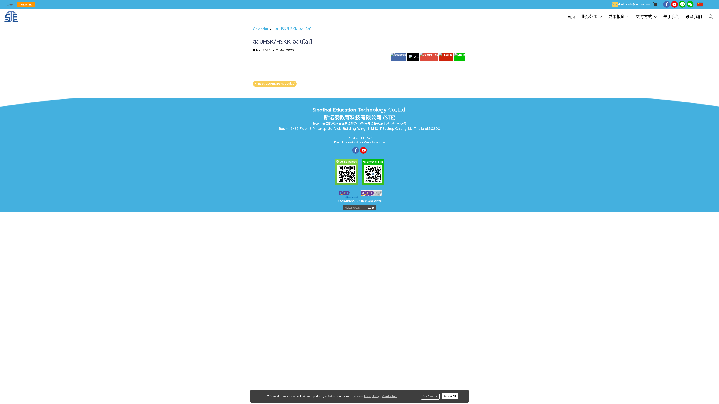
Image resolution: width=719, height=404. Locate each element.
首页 (571, 16)
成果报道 (617, 16)
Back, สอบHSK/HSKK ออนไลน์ (275, 84)
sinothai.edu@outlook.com (365, 142)
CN (706, 4)
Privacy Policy (371, 396)
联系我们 (693, 16)
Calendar (261, 29)
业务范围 (590, 16)
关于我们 (671, 16)
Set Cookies (430, 396)
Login (10, 4)
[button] (711, 16)
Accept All (450, 396)
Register (26, 4)
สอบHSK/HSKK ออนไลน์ (291, 29)
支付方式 (645, 16)
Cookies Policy (390, 396)
